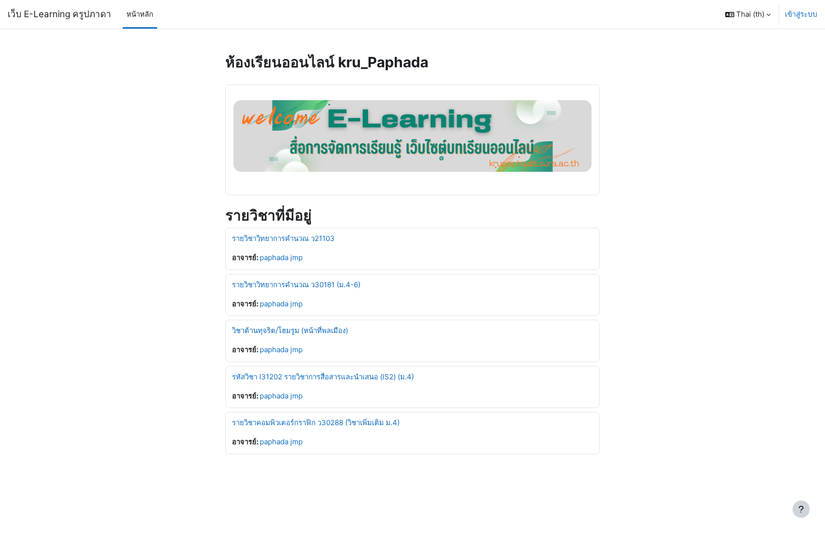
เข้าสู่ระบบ (801, 14)
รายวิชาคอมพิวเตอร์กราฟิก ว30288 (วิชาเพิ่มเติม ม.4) (316, 422)
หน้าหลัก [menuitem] (140, 14)
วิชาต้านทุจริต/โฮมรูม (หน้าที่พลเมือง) (290, 330)
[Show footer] (801, 509)
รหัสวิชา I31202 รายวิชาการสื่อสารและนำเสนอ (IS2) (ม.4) (323, 376)
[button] (748, 14)
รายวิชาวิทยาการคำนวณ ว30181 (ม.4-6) (296, 284)
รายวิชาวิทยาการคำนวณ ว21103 (283, 238)
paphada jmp (281, 257)
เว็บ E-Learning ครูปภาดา (59, 14)
